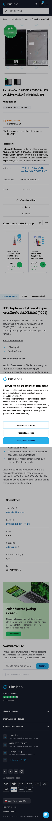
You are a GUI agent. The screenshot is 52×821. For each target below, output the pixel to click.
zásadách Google (30, 402)
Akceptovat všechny (26, 441)
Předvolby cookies (26, 433)
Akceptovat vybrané (26, 425)
